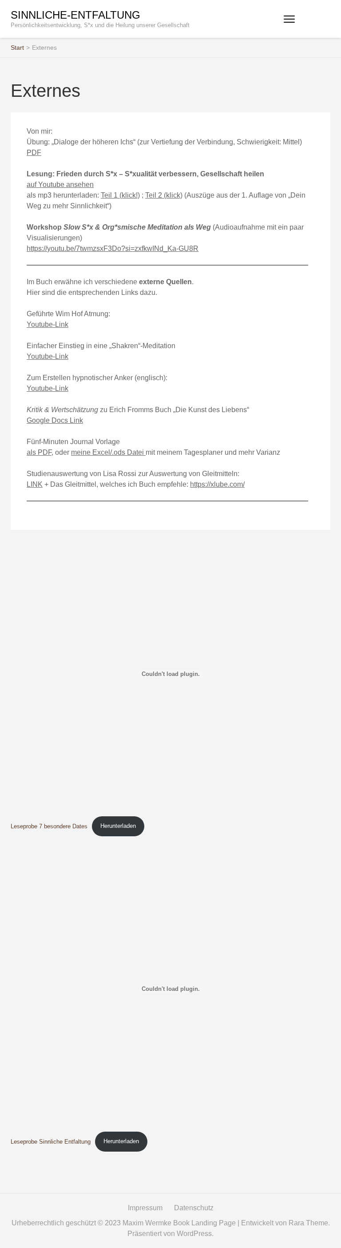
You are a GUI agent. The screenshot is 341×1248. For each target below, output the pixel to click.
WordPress (194, 1233)
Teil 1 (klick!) (120, 195)
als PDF (39, 452)
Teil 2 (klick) (163, 195)
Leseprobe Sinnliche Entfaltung (51, 1141)
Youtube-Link (47, 324)
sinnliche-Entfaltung (75, 15)
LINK (35, 484)
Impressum (145, 1208)
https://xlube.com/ (217, 484)
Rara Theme (308, 1223)
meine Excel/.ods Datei (108, 452)
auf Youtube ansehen (60, 184)
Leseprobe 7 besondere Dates (49, 826)
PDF (34, 152)
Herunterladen (118, 826)
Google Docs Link (55, 420)
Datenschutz (194, 1208)
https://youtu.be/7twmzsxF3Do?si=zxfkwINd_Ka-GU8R (112, 248)
